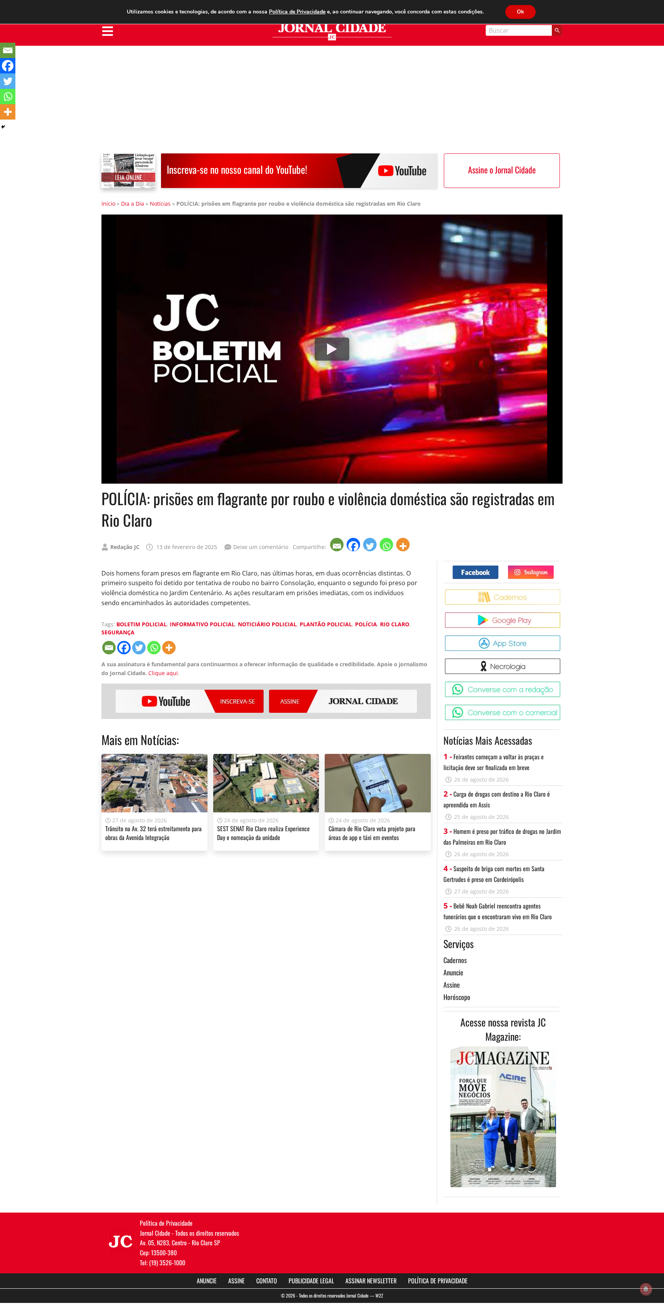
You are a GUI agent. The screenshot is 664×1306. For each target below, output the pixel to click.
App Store (561, 638)
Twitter (553, 568)
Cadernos (455, 960)
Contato (266, 1280)
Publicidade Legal (311, 1280)
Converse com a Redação (561, 684)
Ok (520, 11)
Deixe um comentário (260, 547)
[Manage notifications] (646, 1289)
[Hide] (3, 127)
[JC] (121, 1241)
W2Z (379, 1295)
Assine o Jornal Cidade (502, 169)
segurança (117, 632)
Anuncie (453, 972)
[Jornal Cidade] (332, 31)
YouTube (190, 701)
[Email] (337, 544)
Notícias (160, 203)
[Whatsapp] (387, 544)
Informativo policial (202, 624)
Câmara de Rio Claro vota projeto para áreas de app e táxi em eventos (372, 833)
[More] (403, 544)
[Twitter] (370, 544)
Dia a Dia (132, 203)
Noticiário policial (267, 624)
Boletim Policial (141, 624)
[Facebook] (354, 544)
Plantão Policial (326, 624)
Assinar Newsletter (371, 1280)
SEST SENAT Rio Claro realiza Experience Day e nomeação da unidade (263, 833)
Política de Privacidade (438, 1280)
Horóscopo (456, 997)
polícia (366, 624)
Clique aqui (163, 673)
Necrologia (561, 661)
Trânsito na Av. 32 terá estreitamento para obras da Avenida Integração (153, 833)
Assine (343, 701)
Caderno (561, 592)
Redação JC (124, 547)
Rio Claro (394, 624)
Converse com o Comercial (561, 707)
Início (108, 203)
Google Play (561, 615)
